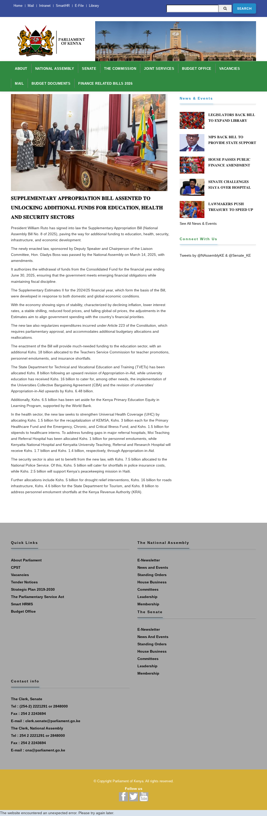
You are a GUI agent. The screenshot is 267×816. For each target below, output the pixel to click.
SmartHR (63, 6)
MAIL (19, 83)
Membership (148, 604)
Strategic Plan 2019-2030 (33, 589)
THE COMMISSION (120, 69)
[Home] (49, 38)
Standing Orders (152, 575)
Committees (148, 589)
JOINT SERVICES (159, 69)
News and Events (152, 567)
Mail (31, 6)
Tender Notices (24, 582)
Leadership (147, 597)
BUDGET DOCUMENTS (51, 83)
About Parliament (26, 560)
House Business (152, 582)
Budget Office (23, 611)
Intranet (45, 6)
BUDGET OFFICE (196, 69)
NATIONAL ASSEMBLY (54, 69)
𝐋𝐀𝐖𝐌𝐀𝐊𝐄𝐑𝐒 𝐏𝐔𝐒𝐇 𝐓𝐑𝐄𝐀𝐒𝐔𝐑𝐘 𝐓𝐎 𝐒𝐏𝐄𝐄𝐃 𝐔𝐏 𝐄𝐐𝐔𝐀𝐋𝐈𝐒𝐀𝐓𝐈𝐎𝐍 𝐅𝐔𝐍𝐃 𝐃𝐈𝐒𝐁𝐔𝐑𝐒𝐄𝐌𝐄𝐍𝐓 (230, 212)
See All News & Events (198, 223)
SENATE (89, 69)
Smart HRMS (22, 604)
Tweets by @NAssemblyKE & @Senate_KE (215, 255)
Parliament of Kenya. (128, 781)
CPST (16, 567)
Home (18, 6)
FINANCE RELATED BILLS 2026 (105, 83)
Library (94, 6)
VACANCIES (229, 69)
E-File (79, 6)
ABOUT (21, 69)
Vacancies (20, 575)
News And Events (152, 637)
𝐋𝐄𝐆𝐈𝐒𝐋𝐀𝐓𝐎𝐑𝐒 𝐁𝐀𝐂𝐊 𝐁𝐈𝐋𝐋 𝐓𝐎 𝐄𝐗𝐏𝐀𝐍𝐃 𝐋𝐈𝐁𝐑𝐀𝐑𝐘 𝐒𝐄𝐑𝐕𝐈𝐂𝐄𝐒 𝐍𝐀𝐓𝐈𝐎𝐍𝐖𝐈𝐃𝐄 (231, 120)
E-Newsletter (148, 560)
